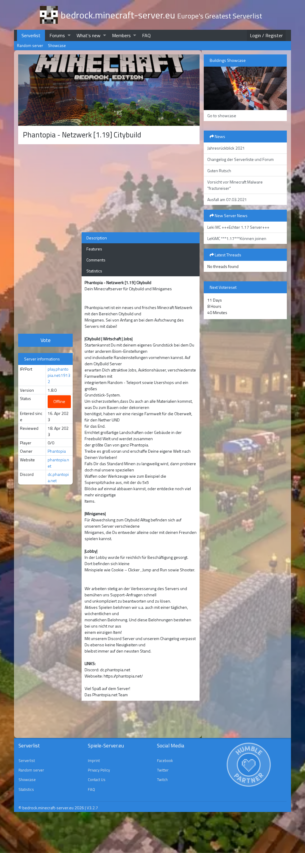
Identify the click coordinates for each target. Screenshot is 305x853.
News (219, 136)
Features (94, 249)
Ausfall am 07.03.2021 (227, 199)
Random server (30, 45)
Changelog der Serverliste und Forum (240, 159)
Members (121, 35)
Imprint (94, 760)
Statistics (94, 271)
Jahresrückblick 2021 (226, 148)
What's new (88, 35)
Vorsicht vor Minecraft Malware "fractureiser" (235, 185)
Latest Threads (227, 255)
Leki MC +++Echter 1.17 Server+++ (238, 227)
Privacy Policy (99, 770)
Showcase (57, 45)
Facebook (165, 760)
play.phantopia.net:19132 (59, 375)
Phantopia (57, 451)
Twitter (163, 770)
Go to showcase (221, 115)
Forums (57, 35)
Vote (46, 340)
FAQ (146, 35)
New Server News (231, 215)
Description (96, 238)
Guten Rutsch (219, 170)
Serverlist (31, 35)
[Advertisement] (45, 238)
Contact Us (96, 780)
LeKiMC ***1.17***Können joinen (236, 238)
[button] (69, 35)
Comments (95, 260)
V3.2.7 (92, 808)
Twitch (162, 780)
